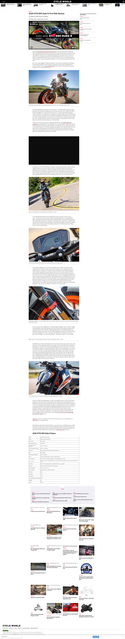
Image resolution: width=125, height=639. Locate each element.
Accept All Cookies (96, 636)
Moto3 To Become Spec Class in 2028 (85, 24)
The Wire (33, 529)
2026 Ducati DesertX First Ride (37, 630)
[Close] (123, 637)
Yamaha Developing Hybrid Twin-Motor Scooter (62, 530)
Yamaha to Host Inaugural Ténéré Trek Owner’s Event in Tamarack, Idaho (86, 611)
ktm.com (42, 514)
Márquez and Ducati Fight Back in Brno (85, 41)
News (54, 529)
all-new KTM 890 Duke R (50, 65)
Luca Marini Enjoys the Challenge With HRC (85, 30)
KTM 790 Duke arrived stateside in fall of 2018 (46, 51)
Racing (30, 11)
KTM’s (42, 63)
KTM (73, 326)
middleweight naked (60, 462)
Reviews (33, 533)
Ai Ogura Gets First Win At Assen (84, 18)
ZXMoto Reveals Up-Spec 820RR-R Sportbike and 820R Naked (62, 527)
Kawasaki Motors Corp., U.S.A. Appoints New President (40, 531)
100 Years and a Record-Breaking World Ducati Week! (41, 527)
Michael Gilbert (33, 19)
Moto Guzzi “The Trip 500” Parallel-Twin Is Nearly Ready (83, 533)
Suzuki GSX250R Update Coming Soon (80, 526)
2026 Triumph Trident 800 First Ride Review (40, 534)
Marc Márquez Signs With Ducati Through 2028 (84, 35)
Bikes (80, 569)
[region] (62, 637)
